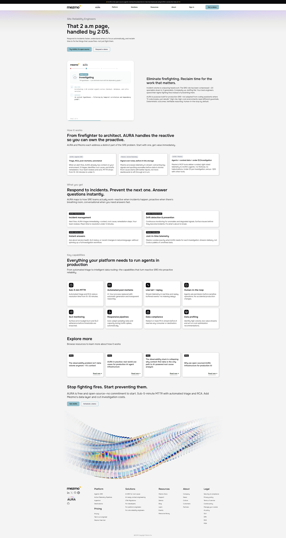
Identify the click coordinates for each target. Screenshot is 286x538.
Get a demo (212, 7)
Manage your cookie (211, 507)
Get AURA (73, 404)
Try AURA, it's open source (79, 49)
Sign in (191, 7)
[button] (115, 7)
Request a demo (102, 49)
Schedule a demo (89, 404)
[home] (74, 7)
